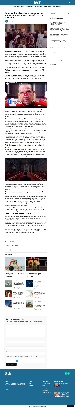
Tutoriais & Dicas (57, 6)
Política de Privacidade (33, 387)
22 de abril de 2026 (38, 288)
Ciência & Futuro (29, 6)
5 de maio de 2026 (38, 278)
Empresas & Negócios (19, 6)
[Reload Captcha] (17, 361)
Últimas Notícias (47, 6)
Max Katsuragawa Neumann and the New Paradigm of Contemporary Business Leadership (59, 35)
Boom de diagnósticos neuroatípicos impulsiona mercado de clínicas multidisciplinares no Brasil (58, 23)
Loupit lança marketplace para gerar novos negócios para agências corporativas (59, 58)
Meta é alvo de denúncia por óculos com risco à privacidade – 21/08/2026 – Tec (60, 48)
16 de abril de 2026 (38, 309)
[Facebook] (68, 373)
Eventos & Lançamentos (46, 392)
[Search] (68, 13)
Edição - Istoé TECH (10, 278)
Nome (7, 340)
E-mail (7, 345)
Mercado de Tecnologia (16, 280)
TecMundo (12, 241)
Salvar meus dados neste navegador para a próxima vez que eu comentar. (22, 356)
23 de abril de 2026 (17, 288)
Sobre (30, 383)
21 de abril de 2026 (17, 298)
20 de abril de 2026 (38, 298)
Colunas (7, 249)
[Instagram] (66, 373)
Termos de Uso (31, 385)
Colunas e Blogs (38, 6)
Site (6, 351)
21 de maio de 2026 (17, 278)
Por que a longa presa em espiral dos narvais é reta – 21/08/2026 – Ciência (60, 53)
